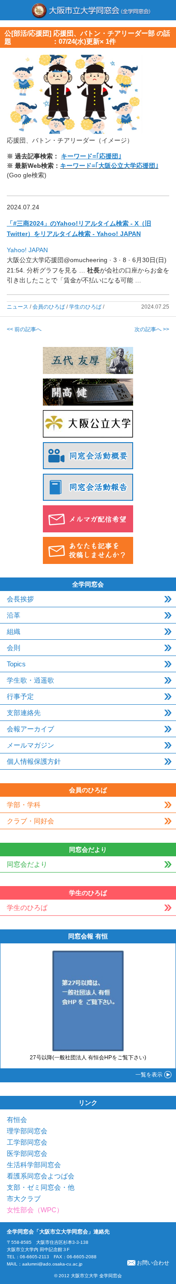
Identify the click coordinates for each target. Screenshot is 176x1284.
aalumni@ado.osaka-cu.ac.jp (52, 1263)
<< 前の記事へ (24, 329)
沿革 (13, 615)
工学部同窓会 (27, 1142)
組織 (13, 631)
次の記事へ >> (151, 329)
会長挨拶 (20, 599)
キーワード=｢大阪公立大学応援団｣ (109, 165)
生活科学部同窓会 (34, 1165)
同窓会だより (27, 864)
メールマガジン (30, 745)
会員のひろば (48, 307)
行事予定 (20, 696)
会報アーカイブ (30, 729)
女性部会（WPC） (35, 1210)
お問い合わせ (153, 1263)
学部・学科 (24, 804)
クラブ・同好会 (30, 821)
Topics (16, 664)
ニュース (17, 307)
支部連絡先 (24, 712)
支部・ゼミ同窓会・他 (40, 1187)
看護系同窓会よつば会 (40, 1176)
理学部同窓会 (27, 1131)
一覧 (148, 1075)
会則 (13, 647)
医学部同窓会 (27, 1153)
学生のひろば (85, 307)
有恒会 (17, 1119)
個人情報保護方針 (34, 761)
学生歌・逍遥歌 (30, 680)
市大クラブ (24, 1198)
